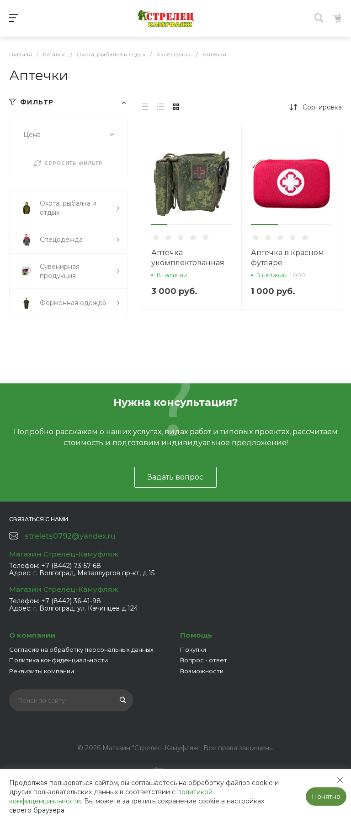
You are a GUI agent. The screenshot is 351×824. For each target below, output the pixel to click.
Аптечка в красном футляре (287, 257)
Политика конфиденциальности (58, 660)
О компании (32, 635)
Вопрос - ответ (203, 660)
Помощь (196, 635)
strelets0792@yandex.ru (70, 536)
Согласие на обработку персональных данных (81, 649)
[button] (159, 224)
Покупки (193, 649)
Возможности (201, 671)
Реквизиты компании (41, 671)
